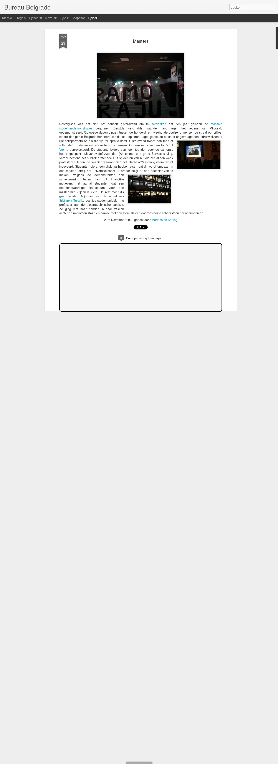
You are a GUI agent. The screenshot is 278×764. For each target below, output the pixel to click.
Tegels (21, 18)
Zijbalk (64, 18)
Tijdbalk (93, 18)
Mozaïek (51, 18)
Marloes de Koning (164, 220)
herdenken (158, 124)
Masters (141, 41)
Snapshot (78, 18)
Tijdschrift (35, 18)
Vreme (63, 149)
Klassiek (7, 18)
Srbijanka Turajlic (71, 200)
